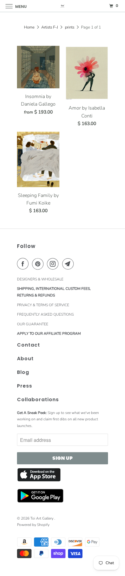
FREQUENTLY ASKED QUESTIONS (45, 314)
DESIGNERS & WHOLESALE (40, 279)
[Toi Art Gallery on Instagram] (54, 263)
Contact (28, 344)
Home (29, 27)
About (25, 358)
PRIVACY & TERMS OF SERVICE (43, 305)
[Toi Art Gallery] (62, 6)
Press (24, 385)
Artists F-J (49, 27)
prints (69, 27)
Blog (23, 372)
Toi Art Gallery (42, 518)
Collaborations (38, 399)
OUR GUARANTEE (32, 324)
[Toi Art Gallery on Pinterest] (39, 263)
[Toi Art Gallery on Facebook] (24, 263)
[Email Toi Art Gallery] (69, 263)
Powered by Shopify (33, 524)
